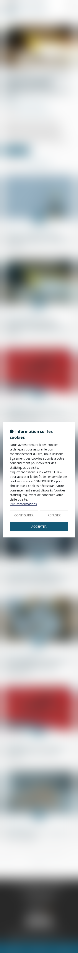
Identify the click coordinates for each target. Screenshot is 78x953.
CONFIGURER (24, 515)
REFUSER (54, 515)
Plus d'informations (23, 504)
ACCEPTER (39, 526)
